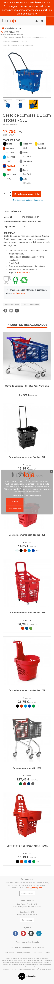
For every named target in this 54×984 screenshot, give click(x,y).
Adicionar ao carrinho (27, 194)
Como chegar (27, 920)
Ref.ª (5, 125)
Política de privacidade (20, 495)
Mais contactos (27, 893)
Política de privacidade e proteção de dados (27, 947)
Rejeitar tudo (15, 508)
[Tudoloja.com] (11, 21)
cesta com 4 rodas (31, 304)
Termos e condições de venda (27, 942)
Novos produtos (23, 953)
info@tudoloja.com (13, 28)
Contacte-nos (23, 272)
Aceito (15, 501)
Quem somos (9, 953)
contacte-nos (19, 293)
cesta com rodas (11, 304)
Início (48, 953)
